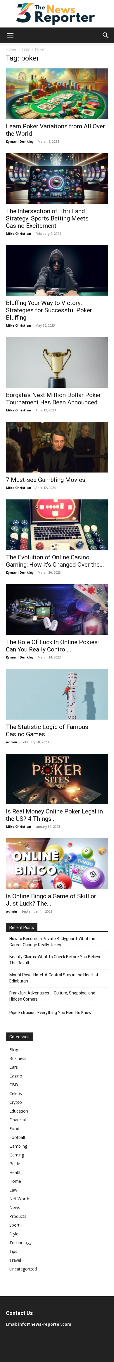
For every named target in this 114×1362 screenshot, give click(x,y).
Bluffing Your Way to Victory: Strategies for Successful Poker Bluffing (49, 310)
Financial (17, 1120)
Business (17, 1058)
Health (15, 1172)
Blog (13, 1049)
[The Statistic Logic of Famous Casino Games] (57, 694)
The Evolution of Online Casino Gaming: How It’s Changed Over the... (55, 561)
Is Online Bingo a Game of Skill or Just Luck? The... (51, 900)
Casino (15, 1076)
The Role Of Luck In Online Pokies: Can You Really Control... (52, 646)
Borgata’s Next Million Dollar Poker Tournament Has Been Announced (53, 399)
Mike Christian (18, 233)
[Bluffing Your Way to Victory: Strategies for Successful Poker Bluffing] (57, 270)
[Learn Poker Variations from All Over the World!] (57, 93)
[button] (10, 35)
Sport (14, 1225)
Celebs (15, 1093)
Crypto (15, 1102)
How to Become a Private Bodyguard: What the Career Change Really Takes (52, 941)
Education (18, 1111)
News (14, 1207)
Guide (14, 1163)
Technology (20, 1242)
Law (13, 1190)
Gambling (18, 1146)
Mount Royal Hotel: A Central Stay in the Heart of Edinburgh (54, 978)
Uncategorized (23, 1269)
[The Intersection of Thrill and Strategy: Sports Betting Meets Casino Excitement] (57, 178)
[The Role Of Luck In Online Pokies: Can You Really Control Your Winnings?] (57, 609)
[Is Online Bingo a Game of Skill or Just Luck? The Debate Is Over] (57, 863)
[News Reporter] (57, 13)
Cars (13, 1067)
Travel (15, 1260)
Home (11, 49)
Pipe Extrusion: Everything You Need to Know (50, 1012)
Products (17, 1216)
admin (11, 742)
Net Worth (19, 1198)
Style (13, 1234)
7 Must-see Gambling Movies (45, 479)
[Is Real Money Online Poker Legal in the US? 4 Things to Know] (57, 779)
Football (17, 1137)
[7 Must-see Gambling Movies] (57, 447)
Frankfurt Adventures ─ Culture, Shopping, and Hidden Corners (52, 996)
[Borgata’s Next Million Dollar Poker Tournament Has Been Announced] (57, 362)
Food (14, 1128)
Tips (13, 1251)
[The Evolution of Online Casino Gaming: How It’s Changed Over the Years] (57, 524)
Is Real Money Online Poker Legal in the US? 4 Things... (54, 815)
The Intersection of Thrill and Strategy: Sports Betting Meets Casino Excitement (47, 218)
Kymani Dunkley (20, 141)
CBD (13, 1084)
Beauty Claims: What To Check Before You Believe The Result (55, 959)
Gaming (16, 1155)
